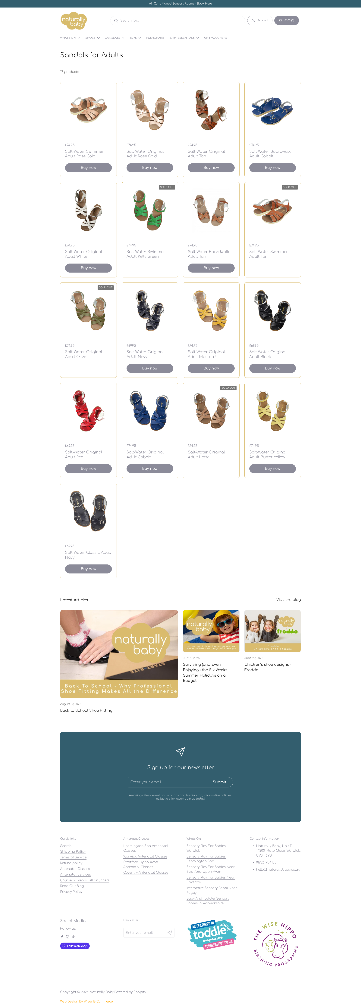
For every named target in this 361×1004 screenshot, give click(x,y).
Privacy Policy (71, 892)
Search (65, 846)
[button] (286, 20)
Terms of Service (73, 857)
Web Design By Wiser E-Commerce (86, 1001)
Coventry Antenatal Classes (145, 872)
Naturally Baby (101, 992)
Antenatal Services (75, 874)
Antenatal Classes (75, 869)
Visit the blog (288, 600)
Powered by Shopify (130, 992)
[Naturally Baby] (73, 20)
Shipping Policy (73, 851)
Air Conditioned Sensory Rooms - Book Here (180, 3)
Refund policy (71, 863)
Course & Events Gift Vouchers (84, 880)
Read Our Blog (72, 886)
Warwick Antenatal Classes (145, 856)
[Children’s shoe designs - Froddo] (272, 631)
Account (262, 20)
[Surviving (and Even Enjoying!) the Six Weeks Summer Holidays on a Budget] (211, 631)
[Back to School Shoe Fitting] (119, 654)
